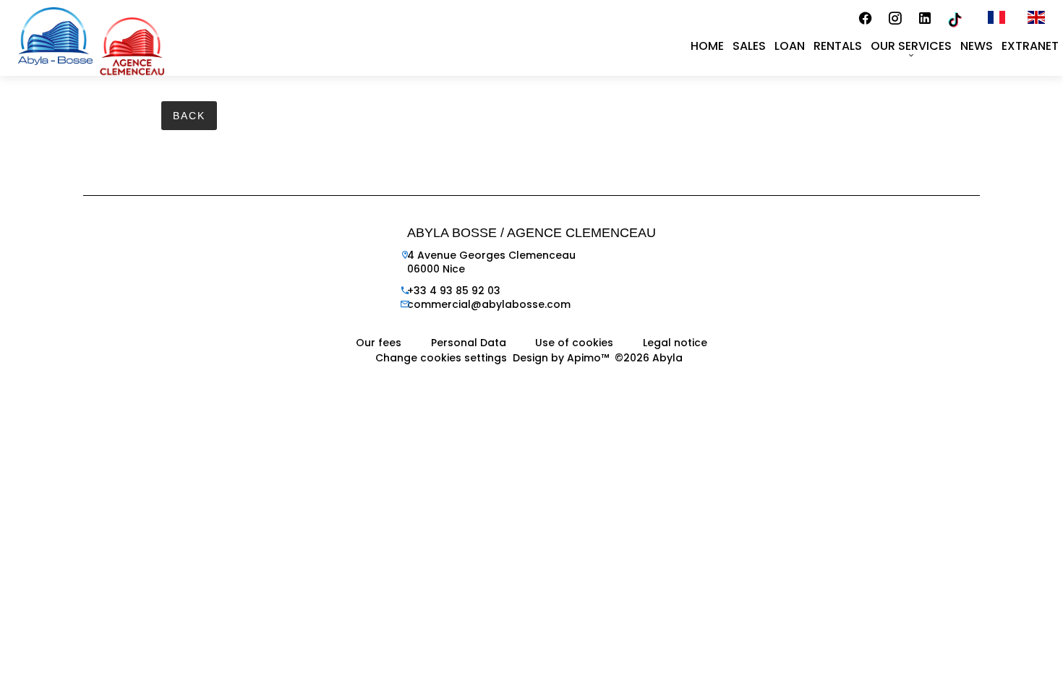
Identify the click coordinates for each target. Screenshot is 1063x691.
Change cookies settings (441, 358)
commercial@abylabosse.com (489, 304)
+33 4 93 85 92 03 (453, 290)
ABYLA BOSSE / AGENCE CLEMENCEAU (531, 233)
